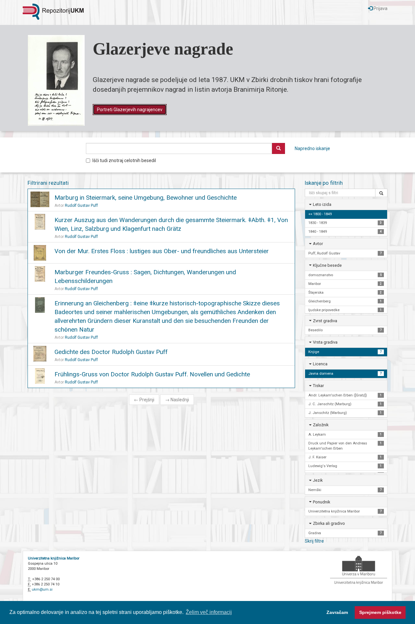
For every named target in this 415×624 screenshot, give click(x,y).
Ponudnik (321, 502)
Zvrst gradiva (325, 320)
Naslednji (177, 399)
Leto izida (322, 204)
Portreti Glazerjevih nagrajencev (129, 109)
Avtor (318, 243)
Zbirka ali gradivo (329, 523)
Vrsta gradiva (325, 342)
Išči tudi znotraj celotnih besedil (124, 160)
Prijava (380, 8)
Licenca (320, 363)
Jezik (318, 480)
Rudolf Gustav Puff (81, 205)
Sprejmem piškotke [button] (380, 612)
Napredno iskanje (312, 148)
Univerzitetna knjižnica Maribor (53, 558)
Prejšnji (144, 399)
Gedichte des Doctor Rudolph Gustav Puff (111, 352)
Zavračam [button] (337, 612)
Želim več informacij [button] (209, 612)
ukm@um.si (42, 589)
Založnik (320, 424)
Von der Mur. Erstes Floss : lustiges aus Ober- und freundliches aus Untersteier (161, 251)
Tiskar (318, 385)
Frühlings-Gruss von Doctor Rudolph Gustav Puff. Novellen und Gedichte (152, 374)
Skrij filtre (314, 541)
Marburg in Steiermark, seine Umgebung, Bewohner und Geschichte (145, 197)
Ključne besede (327, 265)
